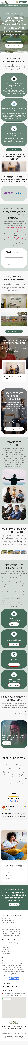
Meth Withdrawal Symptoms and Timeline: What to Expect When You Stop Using (13, 737)
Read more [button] (4, 818)
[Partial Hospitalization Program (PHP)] (14, 79)
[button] (17, 2)
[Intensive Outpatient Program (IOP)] (14, 103)
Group (9, 238)
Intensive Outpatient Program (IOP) (14, 109)
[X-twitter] (16, 986)
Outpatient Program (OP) (14, 134)
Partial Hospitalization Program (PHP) (14, 84)
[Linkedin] (12, 986)
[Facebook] (3, 986)
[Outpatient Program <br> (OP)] (14, 128)
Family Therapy (18, 238)
